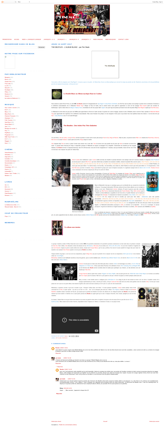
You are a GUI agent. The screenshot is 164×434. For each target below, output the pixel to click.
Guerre (7, 169)
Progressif (7, 134)
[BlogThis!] (73, 336)
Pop (6, 130)
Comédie (7, 158)
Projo (6, 216)
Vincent (7, 96)
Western (7, 175)
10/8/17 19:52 (64, 347)
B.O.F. (6, 109)
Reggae (7, 141)
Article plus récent (56, 421)
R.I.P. (6, 139)
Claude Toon (8, 81)
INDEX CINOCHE (98, 39)
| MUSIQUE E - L (61, 39)
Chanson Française (10, 116)
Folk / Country (8, 120)
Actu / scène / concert (10, 107)
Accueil (105, 421)
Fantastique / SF (9, 167)
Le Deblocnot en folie (10, 204)
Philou (6, 92)
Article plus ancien (154, 421)
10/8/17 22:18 (67, 358)
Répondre (58, 353)
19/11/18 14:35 (68, 388)
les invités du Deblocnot (11, 98)
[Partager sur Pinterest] (78, 336)
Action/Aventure (9, 152)
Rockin (58, 347)
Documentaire (8, 163)
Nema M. (7, 87)
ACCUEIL (16, 39)
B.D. (6, 187)
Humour (7, 191)
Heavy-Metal (8, 124)
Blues (6, 111)
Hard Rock (8, 122)
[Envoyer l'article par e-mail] (69, 336)
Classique (7, 118)
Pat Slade (59, 337)
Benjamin (7, 77)
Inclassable (8, 171)
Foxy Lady (7, 83)
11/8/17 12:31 (71, 379)
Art (5, 185)
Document (7, 189)
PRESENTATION (7, 39)
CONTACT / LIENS (123, 39)
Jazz (6, 126)
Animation (7, 154)
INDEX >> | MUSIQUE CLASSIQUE (31, 39)
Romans (7, 195)
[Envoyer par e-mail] (72, 336)
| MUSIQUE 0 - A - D (49, 39)
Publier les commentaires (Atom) (68, 424)
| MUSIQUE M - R (74, 39)
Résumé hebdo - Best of (11, 207)
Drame (6, 165)
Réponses (60, 366)
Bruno (6, 79)
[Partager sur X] (75, 336)
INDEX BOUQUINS (110, 39)
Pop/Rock (64, 337)
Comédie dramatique (10, 161)
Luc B (6, 85)
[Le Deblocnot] (10, 68)
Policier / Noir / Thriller (11, 173)
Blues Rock (8, 114)
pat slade (58, 358)
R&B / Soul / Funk (9, 137)
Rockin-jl (7, 94)
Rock (6, 143)
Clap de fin (8, 156)
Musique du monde (10, 128)
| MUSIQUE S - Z (86, 39)
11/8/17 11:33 (68, 369)
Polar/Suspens (9, 193)
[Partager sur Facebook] (76, 336)
